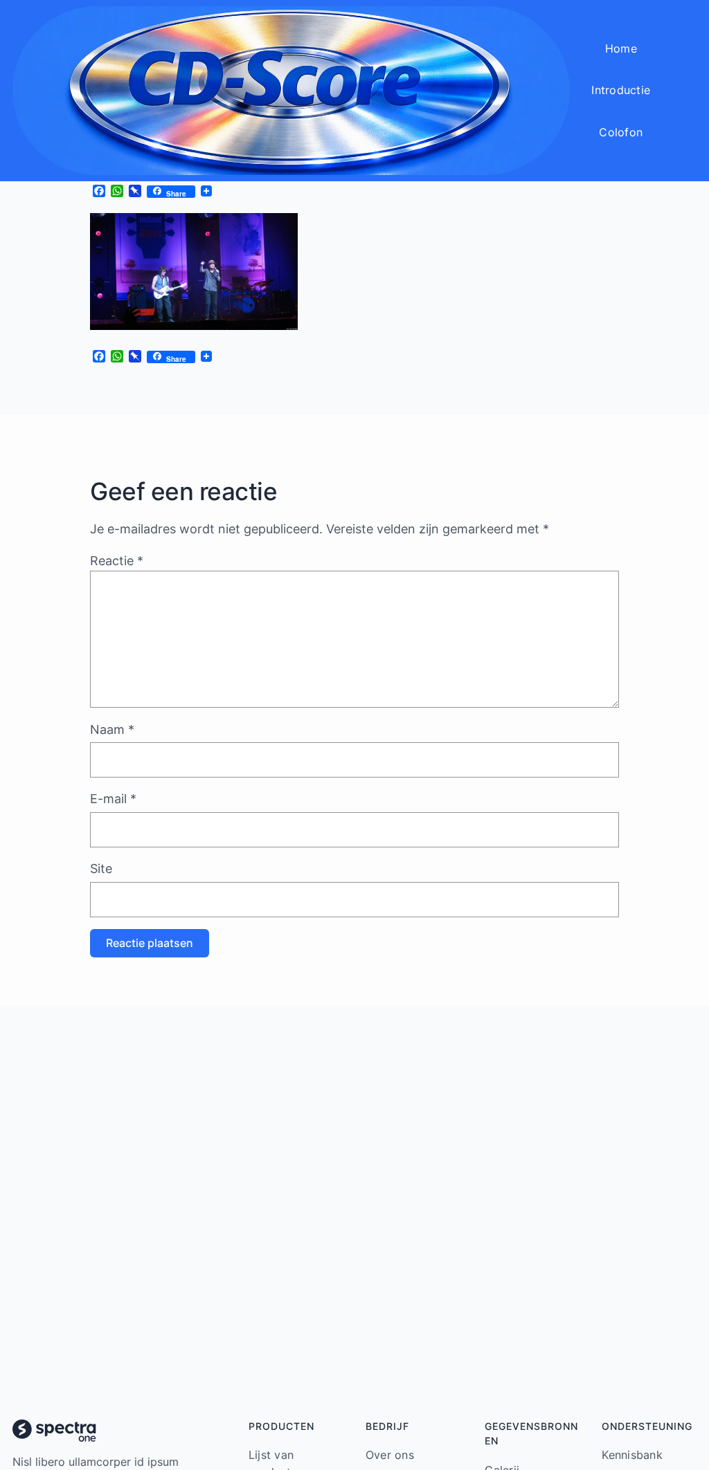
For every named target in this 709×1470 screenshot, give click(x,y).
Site (101, 868)
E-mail (113, 798)
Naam (112, 729)
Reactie (116, 560)
